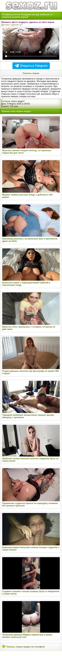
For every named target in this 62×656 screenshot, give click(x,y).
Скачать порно (31, 73)
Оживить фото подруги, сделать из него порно (27, 22)
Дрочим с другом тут (11, 24)
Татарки (5, 101)
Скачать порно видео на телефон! (25, 646)
